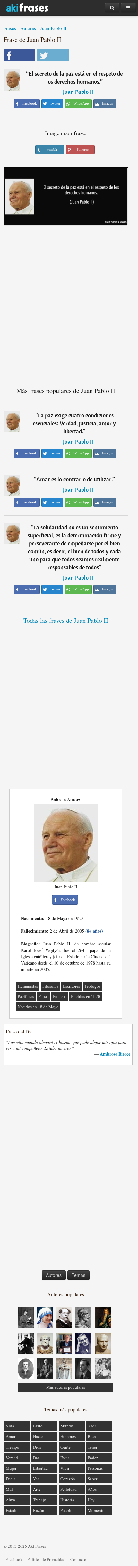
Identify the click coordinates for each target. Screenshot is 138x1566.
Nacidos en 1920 (85, 996)
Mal (9, 1489)
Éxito (38, 1426)
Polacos (59, 996)
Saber (92, 1479)
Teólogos (92, 986)
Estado (12, 1510)
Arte (36, 1489)
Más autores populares (65, 1387)
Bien (92, 1436)
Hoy (91, 1500)
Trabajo (39, 1500)
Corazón (67, 1479)
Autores (28, 28)
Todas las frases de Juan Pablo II (65, 620)
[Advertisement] (69, 304)
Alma (10, 1500)
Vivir (64, 1468)
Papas (43, 996)
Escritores (71, 986)
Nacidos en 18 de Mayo (38, 1006)
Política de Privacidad (46, 1559)
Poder (93, 1457)
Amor (10, 1436)
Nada (92, 1426)
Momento (96, 1510)
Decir (10, 1479)
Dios (37, 1447)
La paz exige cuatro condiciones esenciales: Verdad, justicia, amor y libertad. (74, 423)
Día (36, 1457)
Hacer (38, 1436)
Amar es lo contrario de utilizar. (74, 479)
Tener (92, 1447)
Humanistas (28, 986)
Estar (64, 1457)
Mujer (11, 1468)
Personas (95, 1468)
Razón (38, 1510)
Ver (36, 1479)
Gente (65, 1447)
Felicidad (68, 1489)
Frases (10, 28)
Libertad (40, 1468)
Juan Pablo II (53, 28)
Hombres (68, 1436)
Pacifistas (26, 996)
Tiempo (12, 1447)
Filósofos (50, 986)
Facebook (13, 1559)
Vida (10, 1426)
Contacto (78, 1559)
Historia (67, 1500)
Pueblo (66, 1510)
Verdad (12, 1457)
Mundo (66, 1426)
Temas (78, 1275)
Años (92, 1489)
